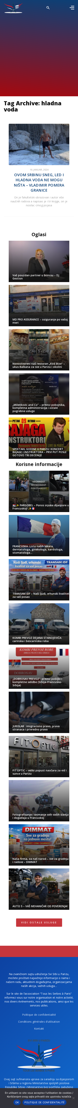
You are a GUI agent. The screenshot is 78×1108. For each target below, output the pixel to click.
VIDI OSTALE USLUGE (39, 922)
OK (17, 1102)
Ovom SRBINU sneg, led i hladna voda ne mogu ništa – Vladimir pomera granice (39, 182)
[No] (73, 1098)
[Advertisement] (39, 54)
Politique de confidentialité (39, 1014)
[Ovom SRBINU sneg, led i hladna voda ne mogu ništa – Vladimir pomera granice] (39, 144)
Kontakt (39, 1028)
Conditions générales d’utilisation (39, 1021)
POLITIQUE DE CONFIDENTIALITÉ (44, 1102)
